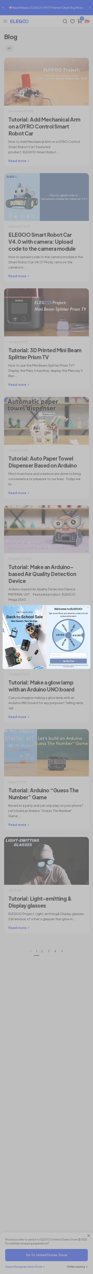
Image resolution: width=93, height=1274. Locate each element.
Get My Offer (68, 661)
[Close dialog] (88, 607)
